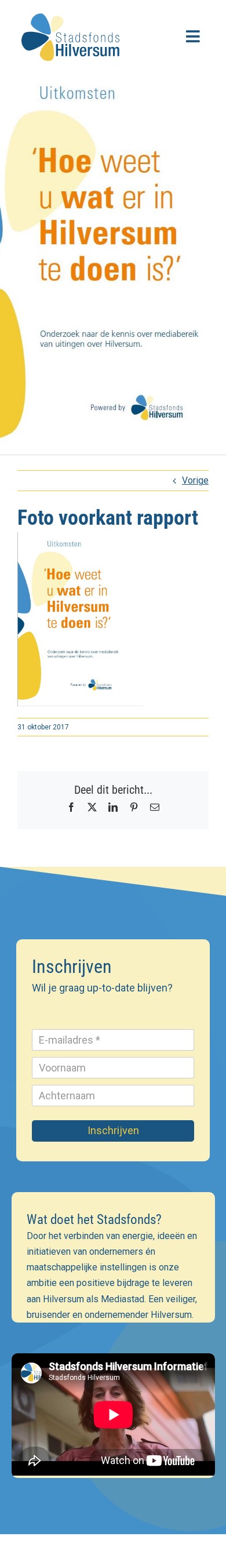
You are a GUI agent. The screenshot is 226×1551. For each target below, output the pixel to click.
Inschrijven (113, 1130)
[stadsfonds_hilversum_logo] (72, 10)
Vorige (195, 480)
